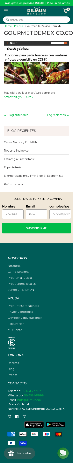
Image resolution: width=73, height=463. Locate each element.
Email (30, 206)
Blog (11, 369)
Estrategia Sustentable (19, 159)
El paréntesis (12, 167)
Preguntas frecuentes (23, 306)
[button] (63, 453)
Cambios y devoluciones (25, 318)
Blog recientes (56, 115)
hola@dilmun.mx (29, 400)
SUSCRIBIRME (36, 228)
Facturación (16, 324)
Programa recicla (20, 278)
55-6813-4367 (31, 391)
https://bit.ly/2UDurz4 (18, 97)
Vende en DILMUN (21, 290)
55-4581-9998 (34, 395)
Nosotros (14, 266)
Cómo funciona (18, 272)
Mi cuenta (15, 330)
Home (8, 25)
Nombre (8, 206)
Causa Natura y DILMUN (20, 142)
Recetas (13, 363)
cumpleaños (59, 206)
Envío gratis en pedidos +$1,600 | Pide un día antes (37, 2)
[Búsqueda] (7, 19)
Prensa (18, 25)
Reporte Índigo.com (18, 150)
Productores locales (22, 284)
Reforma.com (13, 184)
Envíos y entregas (20, 312)
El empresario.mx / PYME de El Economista (33, 175)
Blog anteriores (17, 115)
